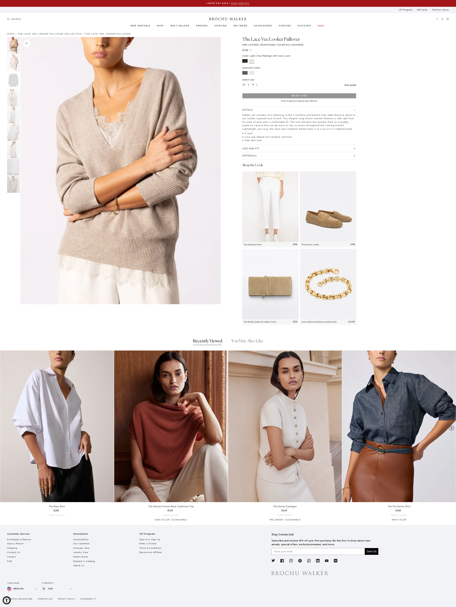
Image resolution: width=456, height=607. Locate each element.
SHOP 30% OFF (240, 3)
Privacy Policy (66, 599)
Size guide (350, 85)
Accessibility (88, 599)
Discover (304, 26)
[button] (287, 26)
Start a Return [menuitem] (15, 543)
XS (243, 84)
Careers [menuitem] (11, 557)
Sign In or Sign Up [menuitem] (149, 539)
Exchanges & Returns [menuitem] (19, 539)
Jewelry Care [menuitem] (80, 552)
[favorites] (437, 19)
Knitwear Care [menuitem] (81, 548)
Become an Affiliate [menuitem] (150, 552)
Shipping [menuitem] (12, 548)
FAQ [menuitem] (9, 561)
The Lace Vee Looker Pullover (108, 34)
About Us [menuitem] (78, 565)
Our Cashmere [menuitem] (81, 543)
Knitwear (241, 26)
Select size (299, 96)
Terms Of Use (45, 599)
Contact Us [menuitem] (13, 552)
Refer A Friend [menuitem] (147, 543)
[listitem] (273, 561)
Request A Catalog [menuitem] (84, 561)
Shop (160, 26)
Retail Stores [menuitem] (80, 557)
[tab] (207, 342)
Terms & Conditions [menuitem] (150, 548)
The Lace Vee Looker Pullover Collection (50, 34)
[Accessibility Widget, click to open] (7, 600)
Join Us (372, 551)
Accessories (263, 26)
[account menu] (442, 19)
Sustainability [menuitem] (81, 539)
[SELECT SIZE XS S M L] (57, 426)
